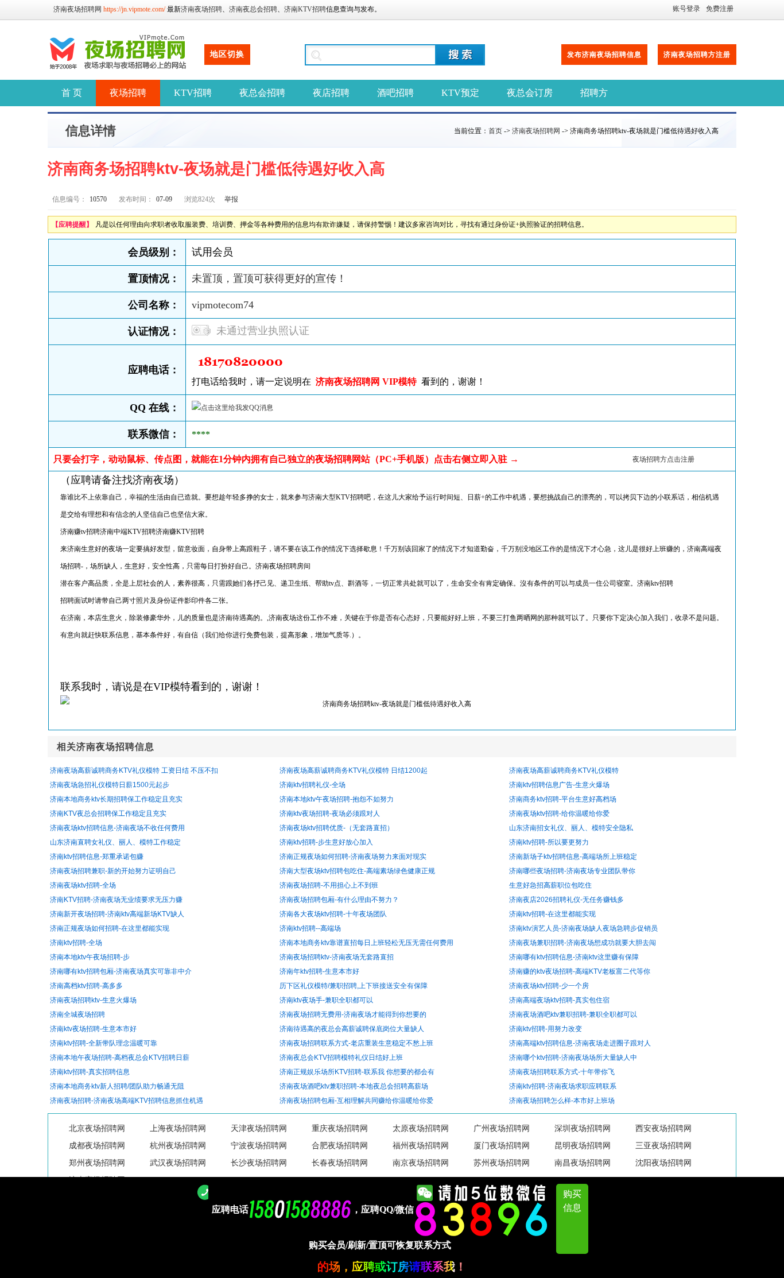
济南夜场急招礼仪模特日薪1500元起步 (109, 785)
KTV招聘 (193, 93)
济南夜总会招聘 (253, 9)
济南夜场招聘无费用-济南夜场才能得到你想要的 (353, 1014)
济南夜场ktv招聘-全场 (83, 885)
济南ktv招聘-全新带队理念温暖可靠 (103, 1043)
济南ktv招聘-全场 (76, 943)
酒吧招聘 (395, 93)
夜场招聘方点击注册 (663, 459)
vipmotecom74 (223, 305)
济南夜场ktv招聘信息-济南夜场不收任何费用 (117, 828)
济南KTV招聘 (305, 9)
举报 (231, 199)
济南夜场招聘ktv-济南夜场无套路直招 (337, 957)
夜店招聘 (331, 93)
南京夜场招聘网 (421, 1163)
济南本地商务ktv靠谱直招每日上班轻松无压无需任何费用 (366, 943)
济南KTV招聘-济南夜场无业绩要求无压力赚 (116, 900)
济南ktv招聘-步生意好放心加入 (326, 842)
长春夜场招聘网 (340, 1163)
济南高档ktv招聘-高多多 (86, 986)
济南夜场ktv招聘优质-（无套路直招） (337, 828)
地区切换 (227, 54)
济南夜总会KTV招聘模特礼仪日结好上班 (341, 1058)
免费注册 (719, 9)
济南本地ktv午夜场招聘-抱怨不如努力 (337, 799)
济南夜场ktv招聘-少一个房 (549, 986)
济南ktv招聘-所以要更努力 (549, 842)
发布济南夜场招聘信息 (604, 55)
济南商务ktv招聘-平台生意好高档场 (562, 799)
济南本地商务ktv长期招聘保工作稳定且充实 (116, 799)
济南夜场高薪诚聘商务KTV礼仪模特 (564, 770)
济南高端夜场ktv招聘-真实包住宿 (559, 1000)
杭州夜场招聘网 (178, 1145)
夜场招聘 (128, 93)
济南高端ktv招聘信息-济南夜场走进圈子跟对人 (580, 1043)
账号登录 (686, 9)
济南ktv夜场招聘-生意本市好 (93, 1029)
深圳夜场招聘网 (582, 1128)
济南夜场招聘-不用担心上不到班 (329, 885)
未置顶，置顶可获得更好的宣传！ (269, 278)
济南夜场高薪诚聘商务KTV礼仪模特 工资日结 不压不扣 (134, 770)
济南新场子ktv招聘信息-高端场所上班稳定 (573, 857)
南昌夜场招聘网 (582, 1163)
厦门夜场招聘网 (501, 1145)
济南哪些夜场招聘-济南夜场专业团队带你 (572, 871)
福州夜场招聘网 (421, 1145)
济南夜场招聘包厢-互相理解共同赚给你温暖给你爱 (356, 1101)
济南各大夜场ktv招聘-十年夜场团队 (333, 914)
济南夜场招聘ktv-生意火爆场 (93, 1000)
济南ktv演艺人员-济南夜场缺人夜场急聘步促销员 (583, 928)
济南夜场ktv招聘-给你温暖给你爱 (559, 814)
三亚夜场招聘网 (663, 1145)
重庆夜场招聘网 (340, 1128)
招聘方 (594, 93)
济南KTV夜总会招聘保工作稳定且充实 (108, 814)
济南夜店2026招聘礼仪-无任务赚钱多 (566, 900)
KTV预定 (460, 93)
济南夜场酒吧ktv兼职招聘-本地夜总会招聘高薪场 (354, 1086)
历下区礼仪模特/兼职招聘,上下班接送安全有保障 (354, 986)
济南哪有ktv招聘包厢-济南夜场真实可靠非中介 (121, 971)
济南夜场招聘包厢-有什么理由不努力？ (339, 900)
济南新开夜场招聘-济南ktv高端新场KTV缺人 (117, 914)
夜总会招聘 (262, 93)
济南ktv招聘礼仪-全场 (313, 785)
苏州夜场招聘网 (501, 1163)
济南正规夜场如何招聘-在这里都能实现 (109, 928)
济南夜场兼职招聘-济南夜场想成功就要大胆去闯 (582, 943)
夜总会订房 (530, 93)
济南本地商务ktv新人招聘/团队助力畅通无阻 (117, 1086)
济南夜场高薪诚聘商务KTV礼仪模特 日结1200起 (354, 770)
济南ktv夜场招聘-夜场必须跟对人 (330, 814)
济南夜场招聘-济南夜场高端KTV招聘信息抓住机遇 (126, 1101)
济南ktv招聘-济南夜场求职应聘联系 (562, 1086)
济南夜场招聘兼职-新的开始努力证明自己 (113, 871)
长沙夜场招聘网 (259, 1163)
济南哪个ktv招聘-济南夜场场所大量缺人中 (573, 1058)
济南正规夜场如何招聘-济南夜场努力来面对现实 (353, 857)
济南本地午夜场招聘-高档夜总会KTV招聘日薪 (119, 1058)
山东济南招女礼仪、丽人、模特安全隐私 (571, 828)
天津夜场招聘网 (259, 1128)
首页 (495, 131)
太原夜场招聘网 (421, 1128)
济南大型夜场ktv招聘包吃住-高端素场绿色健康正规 (357, 871)
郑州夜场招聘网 (97, 1163)
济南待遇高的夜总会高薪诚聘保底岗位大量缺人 (352, 1029)
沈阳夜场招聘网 (663, 1163)
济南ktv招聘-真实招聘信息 (90, 1072)
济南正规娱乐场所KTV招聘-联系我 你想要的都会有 (357, 1072)
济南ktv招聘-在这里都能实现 (552, 914)
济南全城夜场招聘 (77, 1014)
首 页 (71, 93)
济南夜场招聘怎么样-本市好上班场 (562, 1101)
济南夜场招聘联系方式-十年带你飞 (562, 1072)
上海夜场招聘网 (178, 1128)
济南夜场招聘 (201, 9)
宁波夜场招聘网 (259, 1145)
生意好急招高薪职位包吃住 (550, 885)
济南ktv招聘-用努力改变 (545, 1029)
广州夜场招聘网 (501, 1128)
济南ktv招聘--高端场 (310, 928)
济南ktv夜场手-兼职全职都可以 (326, 1000)
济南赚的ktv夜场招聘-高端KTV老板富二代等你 (579, 971)
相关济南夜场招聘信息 (105, 747)
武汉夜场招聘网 (178, 1163)
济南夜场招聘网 (77, 9)
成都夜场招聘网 (97, 1145)
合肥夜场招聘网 (340, 1145)
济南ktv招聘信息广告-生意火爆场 (559, 785)
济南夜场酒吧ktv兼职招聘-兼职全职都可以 (573, 1014)
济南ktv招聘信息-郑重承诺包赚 (96, 857)
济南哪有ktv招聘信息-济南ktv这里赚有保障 (574, 957)
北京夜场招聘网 (97, 1128)
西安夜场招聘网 (663, 1128)
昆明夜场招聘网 (582, 1145)
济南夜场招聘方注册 (697, 55)
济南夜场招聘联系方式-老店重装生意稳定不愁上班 (356, 1043)
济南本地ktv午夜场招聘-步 (90, 957)
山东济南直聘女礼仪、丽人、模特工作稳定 (115, 842)
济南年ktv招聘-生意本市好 (319, 971)
